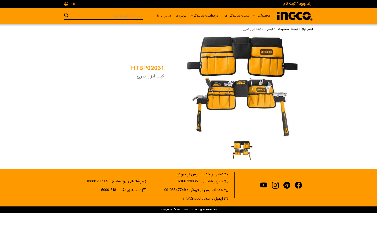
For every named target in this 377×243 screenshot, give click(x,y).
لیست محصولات (288, 29)
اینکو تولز (307, 29)
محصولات (263, 15)
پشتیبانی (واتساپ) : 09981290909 (114, 181)
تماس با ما (164, 15)
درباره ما (181, 15)
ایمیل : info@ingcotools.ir (203, 199)
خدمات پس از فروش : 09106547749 (193, 190)
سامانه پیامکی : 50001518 (121, 190)
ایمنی (269, 29)
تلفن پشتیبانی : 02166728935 (200, 181)
